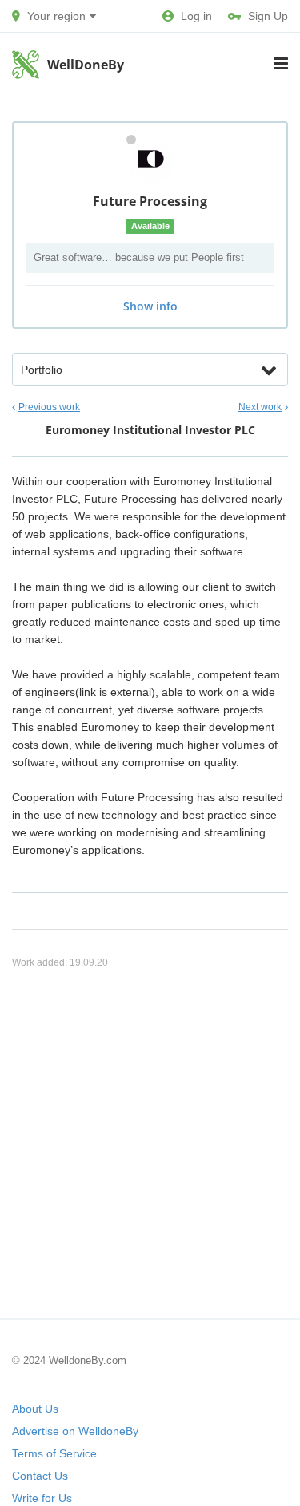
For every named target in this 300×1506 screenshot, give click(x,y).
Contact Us (40, 1475)
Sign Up (268, 16)
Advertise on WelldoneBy (75, 1431)
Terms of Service (54, 1453)
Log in (196, 16)
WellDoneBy (85, 64)
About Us (35, 1408)
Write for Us (42, 1498)
